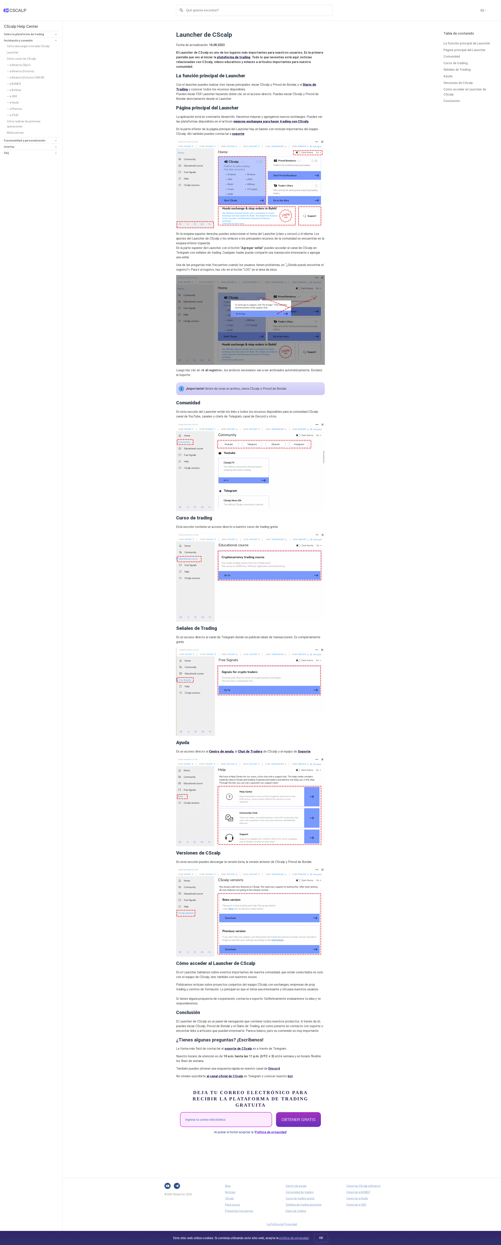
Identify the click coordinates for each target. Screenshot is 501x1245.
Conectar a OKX (356, 1204)
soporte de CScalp (238, 1048)
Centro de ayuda (296, 1185)
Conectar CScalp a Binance (363, 1185)
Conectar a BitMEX (358, 1192)
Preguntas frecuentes (239, 1211)
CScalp (229, 1198)
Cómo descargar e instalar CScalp (28, 46)
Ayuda (447, 76)
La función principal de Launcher (466, 43)
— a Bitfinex (14, 90)
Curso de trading (455, 63)
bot (290, 1076)
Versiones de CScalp (458, 83)
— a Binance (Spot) (19, 65)
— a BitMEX (14, 83)
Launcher (13, 52)
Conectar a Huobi (357, 1198)
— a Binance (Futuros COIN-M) (25, 77)
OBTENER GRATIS (298, 1119)
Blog (228, 1185)
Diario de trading (296, 1211)
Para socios (232, 1204)
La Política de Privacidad (282, 1224)
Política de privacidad (270, 1132)
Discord (274, 1068)
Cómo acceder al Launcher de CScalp (464, 91)
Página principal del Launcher (464, 50)
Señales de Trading (457, 69)
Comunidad (451, 56)
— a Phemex (14, 108)
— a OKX (12, 96)
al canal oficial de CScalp (225, 1076)
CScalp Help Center (21, 26)
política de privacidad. (294, 1238)
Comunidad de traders (300, 1192)
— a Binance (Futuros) (20, 71)
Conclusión (451, 101)
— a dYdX (12, 115)
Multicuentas (15, 132)
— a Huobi (13, 102)
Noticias (230, 1192)
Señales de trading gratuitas (304, 1204)
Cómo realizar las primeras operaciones (24, 124)
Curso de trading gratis (300, 1198)
